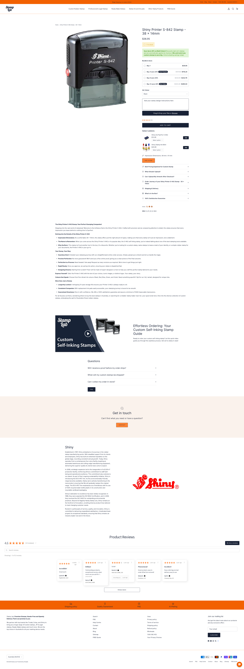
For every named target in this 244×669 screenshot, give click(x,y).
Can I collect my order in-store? (101, 382)
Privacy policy (152, 619)
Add (186, 138)
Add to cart (165, 125)
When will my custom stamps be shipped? (106, 375)
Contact (215, 2)
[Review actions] (79, 562)
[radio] (165, 65)
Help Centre (97, 622)
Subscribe (214, 635)
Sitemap (95, 634)
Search (95, 616)
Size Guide (148, 160)
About (209, 2)
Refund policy (152, 628)
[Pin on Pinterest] (151, 206)
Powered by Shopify (22, 661)
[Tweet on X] (147, 206)
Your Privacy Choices (154, 637)
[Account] (228, 9)
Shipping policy (152, 625)
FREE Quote (171, 9)
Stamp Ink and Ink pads (137, 9)
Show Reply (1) (116, 577)
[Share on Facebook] (149, 206)
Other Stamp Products (155, 9)
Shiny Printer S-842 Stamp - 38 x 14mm (70, 25)
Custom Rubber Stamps (77, 9)
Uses (149, 616)
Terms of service (153, 622)
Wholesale (150, 631)
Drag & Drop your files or (165, 113)
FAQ (94, 619)
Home (201, 2)
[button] (36, 543)
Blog (206, 2)
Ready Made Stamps (118, 9)
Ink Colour (145, 90)
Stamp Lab (14, 661)
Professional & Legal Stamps (98, 9)
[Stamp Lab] (10, 9)
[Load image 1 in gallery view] (96, 69)
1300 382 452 (222, 2)
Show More (88, 576)
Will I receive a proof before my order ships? (107, 368)
